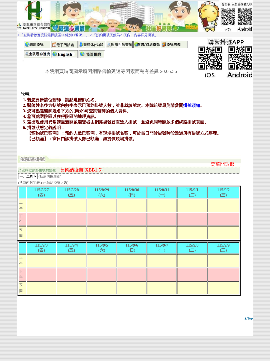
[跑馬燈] (135, 34)
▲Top (248, 318)
